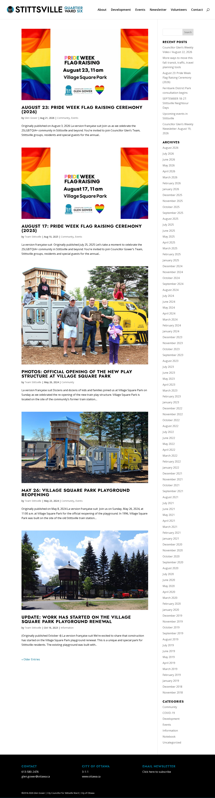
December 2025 (172, 195)
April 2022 (169, 450)
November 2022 (173, 414)
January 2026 (171, 189)
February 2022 (172, 461)
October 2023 (171, 349)
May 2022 (169, 444)
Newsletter (158, 10)
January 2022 (171, 467)
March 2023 (170, 390)
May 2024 (169, 307)
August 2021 (170, 497)
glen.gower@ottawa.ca (36, 776)
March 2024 (170, 319)
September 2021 (173, 491)
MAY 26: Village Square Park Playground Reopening (76, 492)
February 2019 (172, 675)
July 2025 (168, 224)
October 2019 (171, 627)
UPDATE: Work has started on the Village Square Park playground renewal (76, 619)
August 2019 (170, 639)
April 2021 (169, 521)
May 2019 (169, 657)
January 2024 (171, 331)
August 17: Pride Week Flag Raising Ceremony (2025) (82, 228)
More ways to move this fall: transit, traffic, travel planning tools (178, 62)
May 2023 (169, 379)
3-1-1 (85, 772)
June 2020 (169, 580)
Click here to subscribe (156, 772)
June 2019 (169, 651)
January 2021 (171, 538)
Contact (197, 10)
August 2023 (170, 361)
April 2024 (169, 313)
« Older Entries (31, 659)
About (102, 10)
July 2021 (168, 503)
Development (121, 10)
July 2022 (168, 432)
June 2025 (169, 231)
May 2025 (169, 236)
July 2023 (168, 367)
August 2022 (170, 426)
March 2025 (170, 248)
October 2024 (171, 278)
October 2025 (171, 207)
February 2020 (172, 604)
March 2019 (170, 669)
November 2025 (173, 201)
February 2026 (172, 183)
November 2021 (173, 479)
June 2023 (169, 373)
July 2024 (168, 296)
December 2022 (172, 408)
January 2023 (171, 402)
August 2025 (170, 219)
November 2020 (173, 550)
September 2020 (173, 562)
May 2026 (169, 165)
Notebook (169, 736)
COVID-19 (169, 713)
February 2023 (172, 396)
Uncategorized (172, 742)
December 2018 (172, 686)
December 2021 (172, 473)
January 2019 (171, 681)
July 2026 (168, 153)
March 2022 (170, 455)
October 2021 (171, 485)
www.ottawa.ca (91, 776)
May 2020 (169, 586)
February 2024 (172, 325)
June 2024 (169, 302)
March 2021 (170, 527)
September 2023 (173, 355)
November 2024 (173, 272)
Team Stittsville (33, 236)
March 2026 (170, 177)
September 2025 (173, 213)
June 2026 (169, 159)
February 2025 (172, 254)
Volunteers (179, 10)
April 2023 (169, 384)
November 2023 (173, 343)
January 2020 (171, 610)
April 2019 (169, 663)
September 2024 (173, 284)
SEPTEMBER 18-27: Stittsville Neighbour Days (176, 103)
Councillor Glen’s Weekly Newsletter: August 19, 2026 (178, 128)
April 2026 (169, 171)
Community (63, 117)
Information (67, 627)
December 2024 (172, 266)
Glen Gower (31, 117)
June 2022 (169, 438)
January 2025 (171, 260)
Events (140, 10)
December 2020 (172, 544)
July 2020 (168, 574)
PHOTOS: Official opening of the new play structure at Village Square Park (77, 374)
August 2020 (170, 568)
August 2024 (170, 290)
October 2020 (171, 556)
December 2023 (172, 337)
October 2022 (171, 420)
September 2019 (173, 633)
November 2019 (173, 621)
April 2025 (169, 242)
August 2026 (170, 148)
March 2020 (170, 598)
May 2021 (169, 515)
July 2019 (168, 645)
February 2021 (172, 533)
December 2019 (172, 615)
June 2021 (169, 509)
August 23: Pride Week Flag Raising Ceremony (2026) (82, 109)
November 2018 (173, 692)
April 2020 (169, 592)
